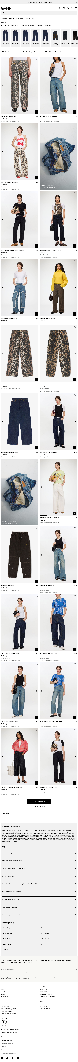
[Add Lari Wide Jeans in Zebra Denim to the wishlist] (36, 124)
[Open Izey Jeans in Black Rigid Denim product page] (58, 756)
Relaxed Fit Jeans (60, 52)
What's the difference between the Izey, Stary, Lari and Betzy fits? (19, 883)
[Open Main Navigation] (75, 8)
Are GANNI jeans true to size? (10, 906)
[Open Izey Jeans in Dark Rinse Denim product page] (19, 622)
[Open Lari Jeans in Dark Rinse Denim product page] (19, 421)
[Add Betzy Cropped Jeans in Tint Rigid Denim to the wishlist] (75, 664)
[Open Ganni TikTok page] (7, 1058)
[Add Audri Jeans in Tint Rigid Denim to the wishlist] (75, 59)
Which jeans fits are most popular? (11, 890)
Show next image (36, 85)
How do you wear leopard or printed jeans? (13, 867)
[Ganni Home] (6, 8)
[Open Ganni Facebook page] (12, 1058)
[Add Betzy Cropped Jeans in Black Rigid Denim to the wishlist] (36, 192)
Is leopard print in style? (10, 875)
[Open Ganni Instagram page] (2, 1058)
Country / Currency (5, 1036)
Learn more (17, 121)
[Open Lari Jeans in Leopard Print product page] (19, 353)
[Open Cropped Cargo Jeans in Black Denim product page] (19, 756)
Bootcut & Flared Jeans (47, 52)
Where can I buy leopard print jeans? (12, 859)
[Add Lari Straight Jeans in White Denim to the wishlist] (75, 460)
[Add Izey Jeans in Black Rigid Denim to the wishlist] (75, 730)
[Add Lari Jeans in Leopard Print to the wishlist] (36, 326)
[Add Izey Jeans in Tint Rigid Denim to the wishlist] (36, 664)
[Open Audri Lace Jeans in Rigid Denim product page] (19, 287)
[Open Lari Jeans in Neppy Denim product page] (58, 287)
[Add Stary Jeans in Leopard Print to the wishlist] (75, 326)
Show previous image (3, 85)
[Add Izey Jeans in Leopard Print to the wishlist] (36, 59)
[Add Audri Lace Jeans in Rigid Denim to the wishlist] (36, 260)
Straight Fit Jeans (33, 52)
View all (25, 52)
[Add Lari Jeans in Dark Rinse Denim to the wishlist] (36, 394)
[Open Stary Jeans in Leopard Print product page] (58, 353)
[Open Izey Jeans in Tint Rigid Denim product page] (19, 690)
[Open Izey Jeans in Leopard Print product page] (19, 85)
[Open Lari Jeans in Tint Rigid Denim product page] (58, 554)
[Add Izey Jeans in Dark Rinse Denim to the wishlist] (36, 596)
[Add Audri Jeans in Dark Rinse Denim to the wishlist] (75, 596)
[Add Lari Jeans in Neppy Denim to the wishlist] (75, 260)
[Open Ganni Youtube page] (18, 1058)
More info (48, 25)
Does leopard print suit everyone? (11, 914)
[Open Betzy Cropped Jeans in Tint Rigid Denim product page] (58, 690)
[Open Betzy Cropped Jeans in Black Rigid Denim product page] (19, 219)
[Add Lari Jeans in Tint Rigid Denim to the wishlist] (75, 528)
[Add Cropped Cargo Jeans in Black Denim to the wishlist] (36, 730)
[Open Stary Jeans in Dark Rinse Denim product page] (58, 421)
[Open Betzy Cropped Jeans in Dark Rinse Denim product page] (58, 219)
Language (3, 1046)
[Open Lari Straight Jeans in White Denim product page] (58, 487)
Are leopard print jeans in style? (10, 852)
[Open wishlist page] (63, 8)
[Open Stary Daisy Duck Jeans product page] (19, 554)
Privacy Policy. (26, 978)
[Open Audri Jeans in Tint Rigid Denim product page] (58, 85)
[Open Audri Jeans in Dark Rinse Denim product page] (58, 622)
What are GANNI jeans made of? (11, 898)
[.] (39, 2)
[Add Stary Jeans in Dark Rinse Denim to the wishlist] (75, 394)
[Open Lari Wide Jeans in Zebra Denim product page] (19, 151)
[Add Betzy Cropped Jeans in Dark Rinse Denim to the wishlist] (75, 192)
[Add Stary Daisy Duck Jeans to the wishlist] (36, 528)
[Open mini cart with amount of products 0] (71, 8)
